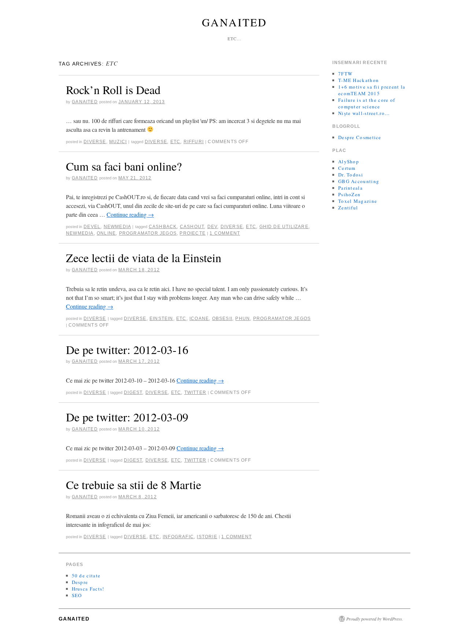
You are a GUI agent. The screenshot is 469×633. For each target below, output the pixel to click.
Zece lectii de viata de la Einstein (143, 257)
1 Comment (225, 233)
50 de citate (86, 575)
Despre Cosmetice (359, 137)
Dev (212, 226)
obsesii (222, 318)
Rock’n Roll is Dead (113, 89)
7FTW (345, 73)
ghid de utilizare (284, 226)
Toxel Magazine (357, 201)
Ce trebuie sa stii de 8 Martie (133, 484)
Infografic (178, 536)
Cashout (192, 226)
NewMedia (117, 226)
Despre (80, 582)
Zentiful (348, 207)
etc (175, 141)
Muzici (118, 141)
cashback (163, 226)
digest (133, 392)
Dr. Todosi (350, 174)
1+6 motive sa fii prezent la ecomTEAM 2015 (371, 90)
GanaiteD (234, 22)
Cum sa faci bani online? (124, 166)
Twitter (195, 392)
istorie (207, 536)
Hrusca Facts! (88, 588)
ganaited (85, 101)
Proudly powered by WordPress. (374, 619)
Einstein (161, 318)
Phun (242, 318)
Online (106, 233)
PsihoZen (349, 194)
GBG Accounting (358, 181)
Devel (92, 226)
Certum (347, 168)
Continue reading (130, 214)
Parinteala (350, 188)
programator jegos (148, 233)
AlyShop (348, 161)
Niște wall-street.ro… (364, 113)
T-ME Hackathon (358, 80)
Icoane (199, 318)
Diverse (95, 141)
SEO (77, 595)
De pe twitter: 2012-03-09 (127, 417)
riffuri (194, 141)
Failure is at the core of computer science (366, 103)
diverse (156, 141)
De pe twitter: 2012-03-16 (127, 349)
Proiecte (193, 233)
